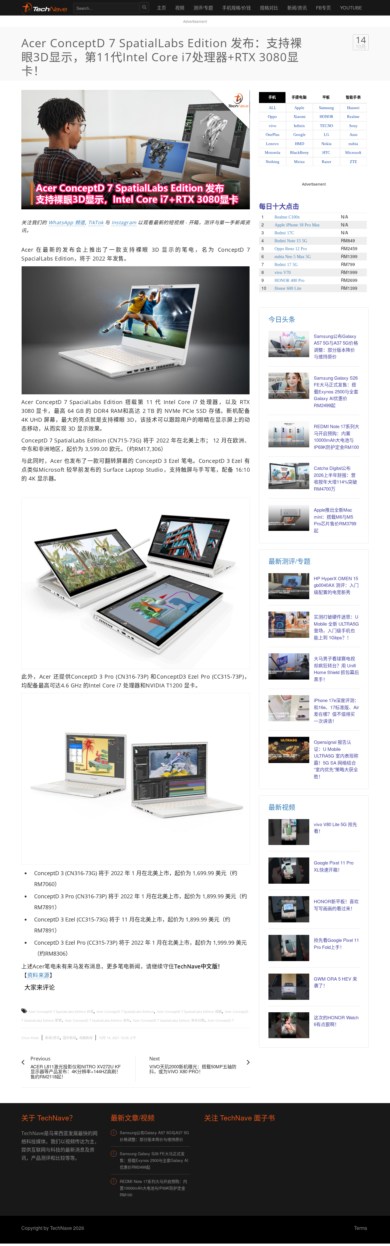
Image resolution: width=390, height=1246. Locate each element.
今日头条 (281, 319)
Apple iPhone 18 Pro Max (297, 225)
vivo (272, 125)
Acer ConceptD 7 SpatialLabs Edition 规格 (189, 1011)
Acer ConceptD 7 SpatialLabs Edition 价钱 (61, 1011)
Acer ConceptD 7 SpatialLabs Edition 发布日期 (168, 1020)
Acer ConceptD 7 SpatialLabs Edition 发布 (97, 1020)
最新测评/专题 (289, 561)
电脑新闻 (86, 1037)
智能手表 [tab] (353, 97)
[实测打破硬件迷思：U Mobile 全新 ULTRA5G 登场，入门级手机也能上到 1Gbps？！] (288, 625)
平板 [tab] (326, 97)
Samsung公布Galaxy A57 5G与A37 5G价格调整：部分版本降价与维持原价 (336, 346)
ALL (272, 107)
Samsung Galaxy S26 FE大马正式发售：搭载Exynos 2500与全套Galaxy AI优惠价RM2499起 (336, 391)
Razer (326, 161)
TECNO (326, 125)
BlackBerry (299, 152)
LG (326, 134)
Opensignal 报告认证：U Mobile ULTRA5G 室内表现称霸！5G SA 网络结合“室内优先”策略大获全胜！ (336, 759)
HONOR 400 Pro (289, 280)
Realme (353, 116)
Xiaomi (299, 116)
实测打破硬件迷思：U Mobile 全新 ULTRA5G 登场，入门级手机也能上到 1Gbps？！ (336, 627)
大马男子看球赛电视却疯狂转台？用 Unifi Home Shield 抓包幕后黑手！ (336, 668)
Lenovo (272, 143)
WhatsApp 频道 (66, 222)
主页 (161, 7)
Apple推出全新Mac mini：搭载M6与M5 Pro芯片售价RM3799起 (335, 520)
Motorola (272, 152)
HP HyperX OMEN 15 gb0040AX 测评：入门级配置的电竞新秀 (336, 585)
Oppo (272, 116)
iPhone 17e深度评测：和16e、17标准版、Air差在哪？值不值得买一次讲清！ (336, 710)
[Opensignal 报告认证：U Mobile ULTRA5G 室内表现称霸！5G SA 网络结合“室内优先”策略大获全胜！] (288, 750)
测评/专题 (203, 7)
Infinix (299, 125)
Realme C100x (287, 217)
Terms (360, 1227)
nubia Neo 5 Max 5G (293, 256)
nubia (353, 143)
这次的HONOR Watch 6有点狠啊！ (336, 1021)
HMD (299, 143)
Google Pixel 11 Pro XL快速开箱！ (333, 866)
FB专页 (323, 7)
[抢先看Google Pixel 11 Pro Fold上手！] (288, 948)
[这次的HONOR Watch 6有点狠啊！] (288, 1025)
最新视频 (281, 806)
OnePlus (272, 134)
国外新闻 (69, 1037)
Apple (299, 107)
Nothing (272, 161)
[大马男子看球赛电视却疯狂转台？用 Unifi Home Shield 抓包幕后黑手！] (288, 666)
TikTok (96, 222)
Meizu (299, 161)
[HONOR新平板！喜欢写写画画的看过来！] (288, 909)
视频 (179, 7)
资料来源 (38, 975)
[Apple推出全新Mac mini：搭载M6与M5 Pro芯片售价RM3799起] (288, 518)
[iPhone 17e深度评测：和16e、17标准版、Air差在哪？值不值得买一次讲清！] (288, 708)
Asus (353, 134)
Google (299, 134)
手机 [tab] (272, 97)
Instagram (124, 222)
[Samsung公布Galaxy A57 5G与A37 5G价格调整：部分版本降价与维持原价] (288, 344)
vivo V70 (283, 272)
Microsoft (353, 152)
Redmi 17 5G (286, 264)
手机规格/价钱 (236, 7)
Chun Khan (30, 1037)
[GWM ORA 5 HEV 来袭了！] (288, 987)
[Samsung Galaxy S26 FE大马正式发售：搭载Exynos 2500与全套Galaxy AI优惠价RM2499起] (288, 386)
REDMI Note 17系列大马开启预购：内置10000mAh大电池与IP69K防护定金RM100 (336, 436)
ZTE (353, 161)
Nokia (326, 143)
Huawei (353, 107)
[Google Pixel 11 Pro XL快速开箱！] (288, 870)
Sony (353, 125)
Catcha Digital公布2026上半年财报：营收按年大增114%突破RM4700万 (335, 478)
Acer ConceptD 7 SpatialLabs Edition (125, 1011)
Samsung (326, 107)
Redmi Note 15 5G (291, 241)
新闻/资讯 (297, 7)
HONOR (326, 116)
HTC (326, 152)
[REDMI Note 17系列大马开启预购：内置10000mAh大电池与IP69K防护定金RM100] (288, 434)
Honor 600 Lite (288, 288)
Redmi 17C (284, 233)
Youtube (351, 7)
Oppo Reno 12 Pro (291, 249)
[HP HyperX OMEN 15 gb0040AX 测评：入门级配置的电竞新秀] (288, 586)
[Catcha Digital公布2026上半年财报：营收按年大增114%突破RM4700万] (288, 476)
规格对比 (269, 7)
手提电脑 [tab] (299, 97)
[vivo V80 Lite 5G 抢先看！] (288, 832)
